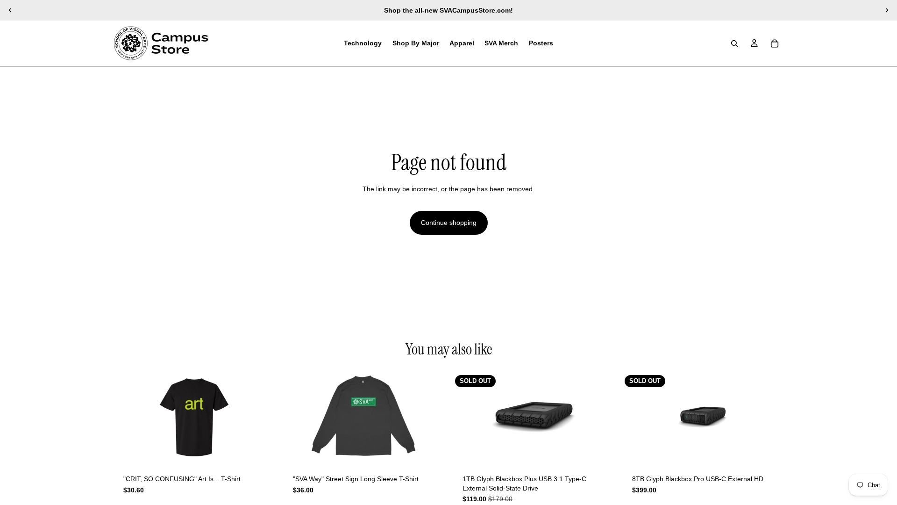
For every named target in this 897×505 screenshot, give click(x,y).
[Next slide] (886, 10)
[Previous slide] (10, 10)
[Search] (734, 43)
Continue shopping (449, 222)
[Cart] (774, 43)
